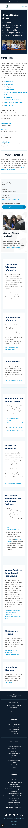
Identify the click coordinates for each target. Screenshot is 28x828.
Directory (14, 731)
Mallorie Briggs (5, 142)
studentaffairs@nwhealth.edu (11, 199)
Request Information (14, 802)
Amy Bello (4, 129)
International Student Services (13, 100)
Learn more (8, 682)
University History (14, 727)
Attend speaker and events (15, 430)
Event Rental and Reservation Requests (14, 795)
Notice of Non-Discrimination (14, 782)
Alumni (14, 767)
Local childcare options (12, 654)
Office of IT (14, 751)
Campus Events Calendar (14, 786)
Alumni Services (8, 81)
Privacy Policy (14, 821)
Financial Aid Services (14, 753)
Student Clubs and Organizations (13, 102)
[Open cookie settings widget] (2, 825)
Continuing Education (14, 760)
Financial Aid (8, 614)
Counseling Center (9, 89)
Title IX (14, 780)
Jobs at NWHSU (14, 733)
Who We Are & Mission (14, 724)
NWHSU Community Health (14, 807)
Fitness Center (8, 97)
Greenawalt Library (14, 798)
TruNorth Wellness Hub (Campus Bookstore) (14, 790)
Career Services (8, 84)
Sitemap (14, 824)
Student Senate (8, 105)
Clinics (14, 762)
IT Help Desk (14, 800)
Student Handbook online (12, 247)
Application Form (13, 207)
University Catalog (14, 805)
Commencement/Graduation (14, 793)
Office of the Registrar (14, 749)
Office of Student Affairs (14, 746)
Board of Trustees (14, 729)
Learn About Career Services (13, 380)
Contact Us (14, 712)
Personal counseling (13, 529)
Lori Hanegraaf (5, 136)
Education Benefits (10, 612)
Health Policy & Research (14, 764)
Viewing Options (14, 1)
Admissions (14, 755)
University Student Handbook (13, 483)
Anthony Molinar (6, 123)
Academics (14, 758)
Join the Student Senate (14, 427)
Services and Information (12, 610)
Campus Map (14, 784)
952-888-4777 (14, 707)
